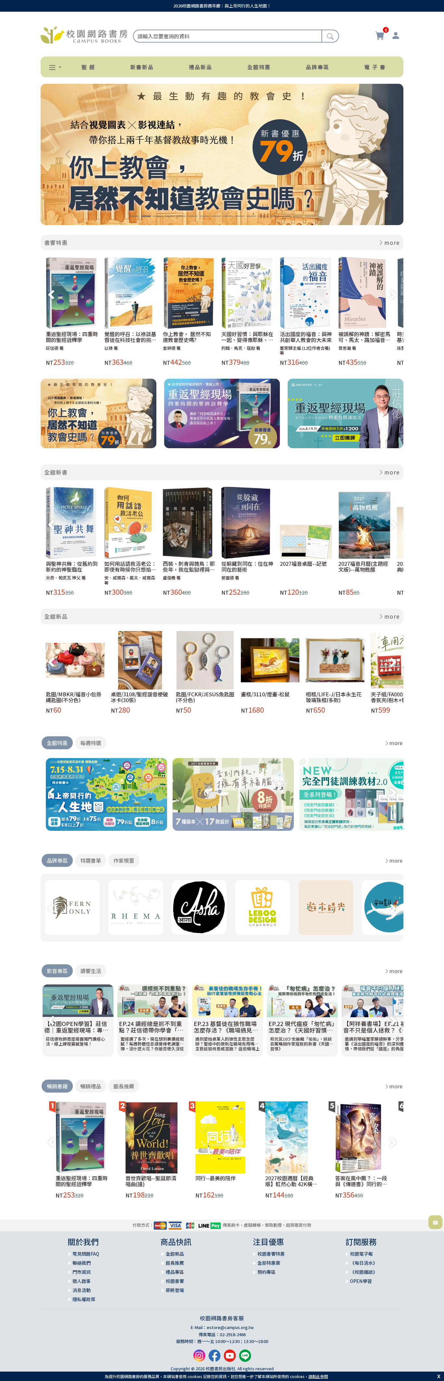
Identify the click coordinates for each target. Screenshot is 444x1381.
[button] (52, 67)
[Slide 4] (169, 216)
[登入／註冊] (395, 36)
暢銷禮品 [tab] (90, 1086)
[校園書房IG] (199, 1358)
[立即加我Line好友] (245, 1358)
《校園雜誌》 (363, 1272)
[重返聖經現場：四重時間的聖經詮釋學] (72, 293)
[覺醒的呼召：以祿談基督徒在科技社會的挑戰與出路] (130, 293)
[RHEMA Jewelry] (135, 907)
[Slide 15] (298, 216)
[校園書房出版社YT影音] (230, 1358)
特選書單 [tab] (90, 860)
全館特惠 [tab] (57, 743)
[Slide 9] (228, 216)
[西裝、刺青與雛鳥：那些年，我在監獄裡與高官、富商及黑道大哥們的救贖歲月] (189, 523)
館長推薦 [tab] (123, 1086)
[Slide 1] (134, 216)
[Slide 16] (310, 216)
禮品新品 (200, 67)
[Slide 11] (251, 216)
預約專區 (266, 1272)
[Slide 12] (263, 216)
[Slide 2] (146, 216)
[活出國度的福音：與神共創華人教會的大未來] (306, 293)
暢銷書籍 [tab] (57, 1086)
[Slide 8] (216, 216)
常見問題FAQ (85, 1253)
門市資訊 (81, 1272)
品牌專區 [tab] (57, 860)
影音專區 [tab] (57, 971)
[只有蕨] (72, 907)
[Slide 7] (204, 216)
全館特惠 (259, 67)
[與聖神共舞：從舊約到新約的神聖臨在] (72, 523)
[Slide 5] (181, 216)
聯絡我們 (81, 1263)
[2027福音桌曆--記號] (306, 523)
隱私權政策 (83, 1299)
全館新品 (56, 616)
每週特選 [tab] (90, 743)
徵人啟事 (81, 1281)
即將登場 (175, 1290)
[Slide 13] (275, 216)
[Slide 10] (239, 216)
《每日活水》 (363, 1263)
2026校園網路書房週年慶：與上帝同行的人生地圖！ (222, 6)
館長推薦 (175, 1263)
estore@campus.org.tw (230, 1327)
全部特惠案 (268, 1263)
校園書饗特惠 (271, 1253)
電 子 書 (375, 67)
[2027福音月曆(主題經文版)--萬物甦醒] (364, 523)
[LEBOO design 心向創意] (262, 907)
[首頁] (84, 34)
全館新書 (56, 472)
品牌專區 (317, 67)
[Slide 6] (193, 216)
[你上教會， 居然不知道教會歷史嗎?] (189, 293)
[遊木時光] (325, 907)
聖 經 (88, 67)
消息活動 (81, 1290)
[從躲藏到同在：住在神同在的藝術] (247, 523)
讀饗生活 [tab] (90, 971)
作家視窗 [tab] (123, 860)
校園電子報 (361, 1253)
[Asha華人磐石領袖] (199, 907)
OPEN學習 (361, 1281)
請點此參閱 (318, 1376)
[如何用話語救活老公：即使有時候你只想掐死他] (130, 523)
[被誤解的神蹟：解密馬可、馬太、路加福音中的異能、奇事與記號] (364, 293)
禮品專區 (175, 1272)
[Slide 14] (286, 216)
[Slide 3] (158, 216)
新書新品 (142, 67)
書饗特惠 (56, 242)
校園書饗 (175, 1281)
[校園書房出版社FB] (214, 1358)
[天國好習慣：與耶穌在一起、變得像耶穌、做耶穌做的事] (247, 293)
